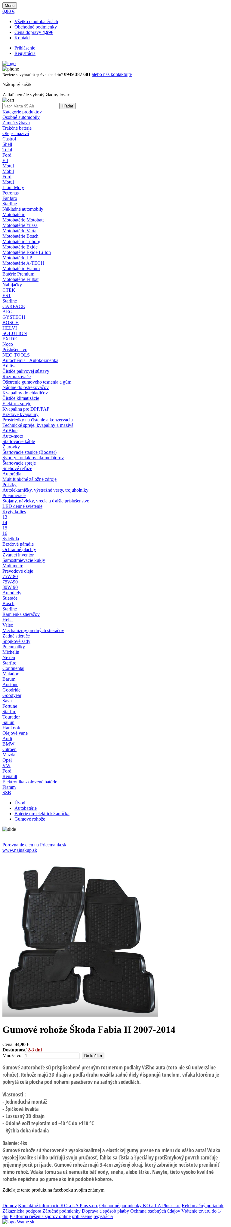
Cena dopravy (33, 32)
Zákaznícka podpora (21, 1210)
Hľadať (67, 106)
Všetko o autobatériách (36, 21)
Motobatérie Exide (20, 246)
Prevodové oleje (17, 571)
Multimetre (12, 565)
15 (4, 527)
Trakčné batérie (17, 128)
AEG (7, 311)
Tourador (11, 716)
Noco (7, 344)
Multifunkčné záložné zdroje (29, 479)
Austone (10, 684)
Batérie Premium (18, 273)
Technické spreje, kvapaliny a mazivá (37, 425)
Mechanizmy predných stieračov (33, 630)
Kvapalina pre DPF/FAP (25, 409)
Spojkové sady (16, 641)
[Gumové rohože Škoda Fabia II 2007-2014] (80, 1014)
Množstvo (11, 1055)
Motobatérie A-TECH (23, 263)
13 (4, 517)
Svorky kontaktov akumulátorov (33, 457)
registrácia (103, 1216)
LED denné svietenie (22, 506)
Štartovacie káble (18, 441)
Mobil (8, 171)
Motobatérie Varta (19, 230)
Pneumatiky (13, 646)
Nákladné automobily (22, 209)
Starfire (9, 662)
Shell (7, 144)
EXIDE (9, 338)
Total (7, 149)
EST (6, 295)
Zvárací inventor (18, 554)
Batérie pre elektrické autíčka (41, 813)
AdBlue (9, 430)
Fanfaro (9, 198)
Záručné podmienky (61, 1210)
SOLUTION (14, 333)
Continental (13, 668)
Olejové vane (15, 733)
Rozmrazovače (16, 376)
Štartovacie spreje (19, 463)
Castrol (9, 138)
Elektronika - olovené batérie (29, 781)
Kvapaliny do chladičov (25, 392)
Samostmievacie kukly (23, 560)
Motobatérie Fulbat (20, 279)
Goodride (11, 689)
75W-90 (10, 581)
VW (6, 765)
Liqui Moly (13, 187)
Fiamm (9, 787)
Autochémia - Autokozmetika (30, 360)
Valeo (7, 625)
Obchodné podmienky (35, 26)
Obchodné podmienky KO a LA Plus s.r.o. (139, 1205)
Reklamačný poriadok (202, 1205)
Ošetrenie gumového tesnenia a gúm (36, 381)
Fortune (9, 706)
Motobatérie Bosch (20, 236)
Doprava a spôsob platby (105, 1210)
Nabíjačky (12, 284)
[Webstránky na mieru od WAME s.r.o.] (18, 1221)
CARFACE (13, 306)
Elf (5, 160)
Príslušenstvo (14, 349)
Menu (9, 5)
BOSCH (10, 322)
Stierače (9, 598)
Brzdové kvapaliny (20, 414)
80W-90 (10, 587)
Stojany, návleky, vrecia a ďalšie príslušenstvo (45, 500)
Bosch (8, 603)
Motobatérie (13, 214)
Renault (9, 776)
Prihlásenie (24, 47)
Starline (9, 203)
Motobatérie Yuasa (20, 225)
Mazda (8, 754)
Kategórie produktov (22, 111)
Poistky (9, 484)
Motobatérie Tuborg (21, 241)
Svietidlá (10, 538)
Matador (10, 673)
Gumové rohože (29, 819)
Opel (7, 760)
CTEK (8, 290)
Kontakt (22, 37)
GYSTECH (13, 317)
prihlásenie (82, 1216)
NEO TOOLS (16, 354)
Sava (7, 700)
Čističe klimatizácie (20, 398)
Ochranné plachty (19, 549)
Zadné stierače (16, 635)
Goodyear (11, 695)
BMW (8, 743)
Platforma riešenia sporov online (40, 1216)
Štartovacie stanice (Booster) (29, 452)
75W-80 (10, 576)
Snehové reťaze (17, 468)
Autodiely (11, 592)
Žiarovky (11, 446)
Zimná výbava (16, 122)
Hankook (11, 727)
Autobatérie (25, 808)
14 (4, 522)
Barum (8, 679)
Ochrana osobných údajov (155, 1210)
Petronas (10, 192)
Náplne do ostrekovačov (25, 387)
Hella (7, 619)
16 (4, 533)
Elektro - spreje (16, 403)
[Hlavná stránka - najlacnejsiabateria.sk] (9, 63)
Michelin (10, 652)
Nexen (8, 657)
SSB (6, 792)
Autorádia (11, 473)
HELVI (9, 327)
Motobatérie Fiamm (21, 268)
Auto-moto (12, 436)
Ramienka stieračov (21, 614)
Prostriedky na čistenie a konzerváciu (37, 419)
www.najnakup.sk (19, 850)
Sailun (8, 722)
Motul (8, 165)
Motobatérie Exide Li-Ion (26, 252)
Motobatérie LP (17, 257)
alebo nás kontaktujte (112, 74)
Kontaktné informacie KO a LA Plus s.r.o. (58, 1205)
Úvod (19, 802)
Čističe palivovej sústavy (25, 371)
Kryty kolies (14, 511)
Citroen (9, 749)
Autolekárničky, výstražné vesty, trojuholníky (45, 490)
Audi (7, 738)
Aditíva (9, 365)
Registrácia (24, 53)
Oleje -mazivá (15, 133)
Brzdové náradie (18, 544)
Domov (9, 1205)
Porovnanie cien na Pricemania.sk (34, 844)
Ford (6, 155)
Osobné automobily (21, 117)
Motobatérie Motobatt (23, 219)
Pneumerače (14, 495)
